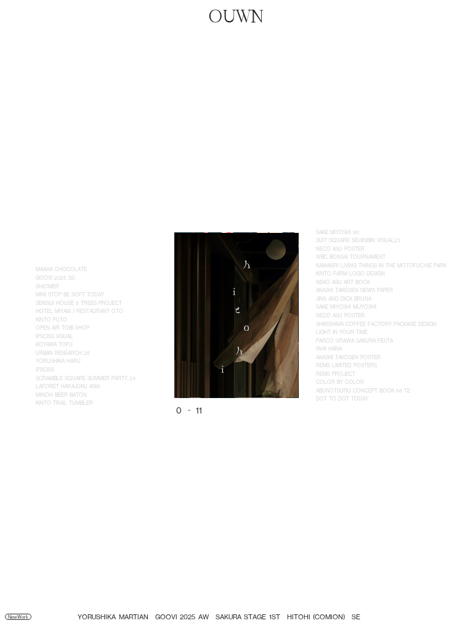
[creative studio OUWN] (236, 16)
